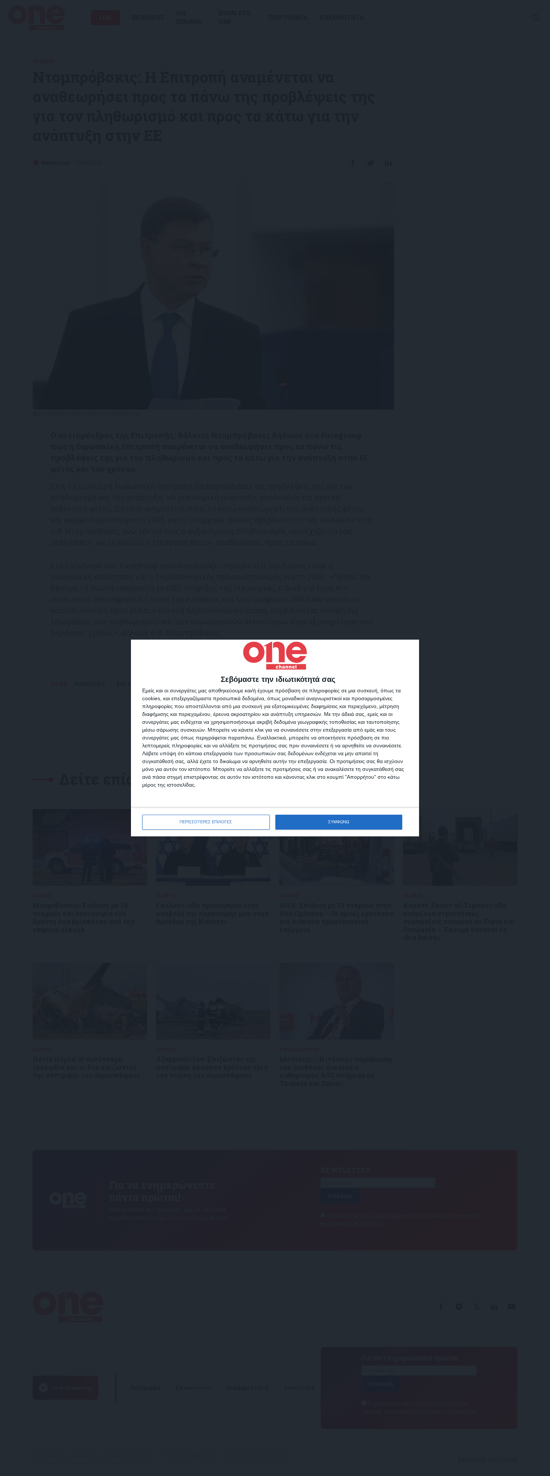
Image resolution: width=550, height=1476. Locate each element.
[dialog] (275, 738)
